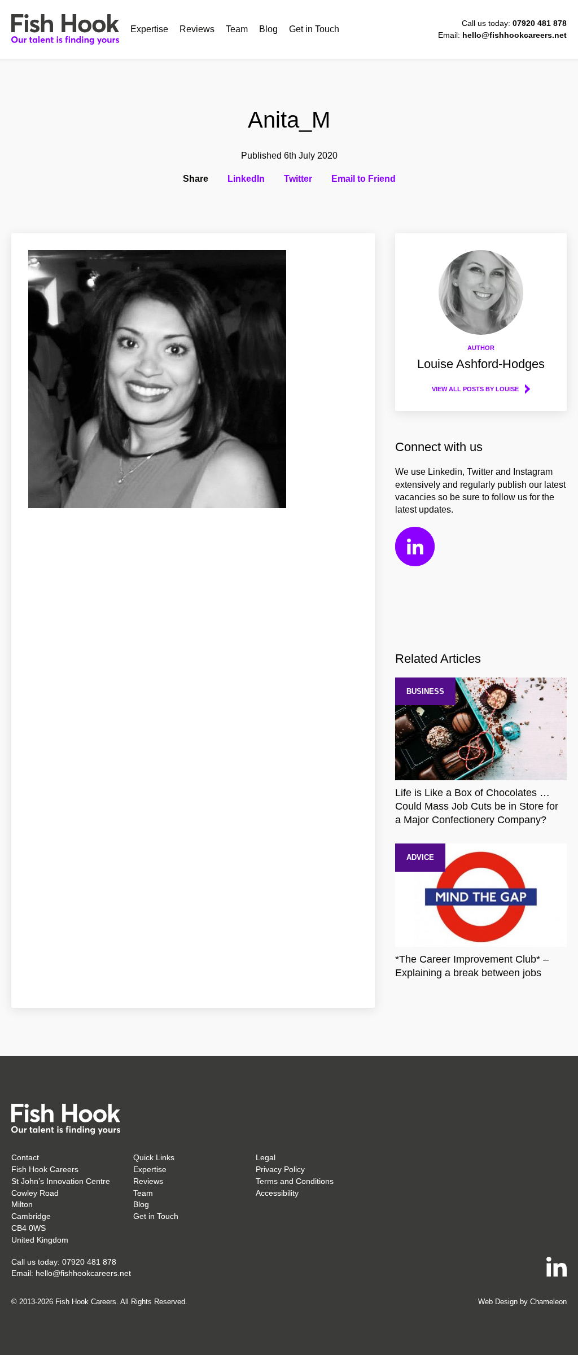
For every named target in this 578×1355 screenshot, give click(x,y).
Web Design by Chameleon (522, 1301)
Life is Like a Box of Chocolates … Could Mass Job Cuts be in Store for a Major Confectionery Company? (476, 806)
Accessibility (277, 1192)
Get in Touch (314, 29)
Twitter (298, 178)
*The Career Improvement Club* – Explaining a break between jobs (472, 966)
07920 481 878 (540, 23)
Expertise (149, 29)
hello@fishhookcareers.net (514, 35)
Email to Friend (363, 178)
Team (237, 29)
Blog (268, 29)
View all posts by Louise (475, 389)
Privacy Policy (280, 1169)
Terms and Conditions (295, 1181)
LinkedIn (246, 178)
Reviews (196, 29)
